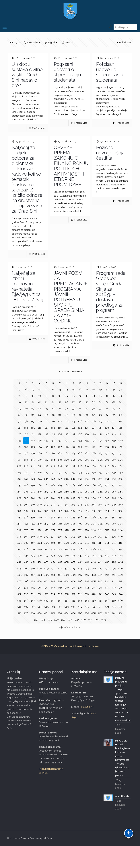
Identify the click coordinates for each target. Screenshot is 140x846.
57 (73, 402)
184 (67, 453)
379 (87, 530)
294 (53, 498)
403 (33, 542)
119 (60, 427)
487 (60, 574)
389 (46, 536)
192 (120, 453)
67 (32, 408)
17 (19, 389)
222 (107, 466)
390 (53, 536)
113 (19, 427)
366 (107, 523)
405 (46, 542)
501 (46, 581)
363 (87, 523)
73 (73, 408)
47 (113, 395)
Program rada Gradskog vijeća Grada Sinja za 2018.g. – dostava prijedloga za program (111, 291)
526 (107, 587)
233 (73, 472)
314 (80, 504)
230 (53, 472)
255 (114, 479)
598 (70, 619)
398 (107, 536)
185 (73, 453)
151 (60, 440)
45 (100, 395)
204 (93, 459)
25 (73, 389)
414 (107, 542)
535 (60, 594)
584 (66, 613)
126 (107, 427)
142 (107, 434)
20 (39, 389)
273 (19, 491)
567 (60, 606)
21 (46, 389)
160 (120, 440)
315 (87, 504)
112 (120, 421)
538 (80, 594)
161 (19, 447)
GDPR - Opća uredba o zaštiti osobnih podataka (70, 646)
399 (114, 536)
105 (73, 421)
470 (53, 568)
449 (19, 562)
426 (80, 549)
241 (19, 479)
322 (26, 510)
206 (107, 459)
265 (73, 485)
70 (53, 408)
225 (19, 472)
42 (80, 395)
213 (46, 466)
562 (26, 606)
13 (100, 383)
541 (100, 594)
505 (73, 581)
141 (100, 434)
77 (100, 408)
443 (87, 555)
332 (94, 510)
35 (33, 395)
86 (53, 415)
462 (107, 562)
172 (93, 447)
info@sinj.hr (87, 707)
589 (100, 613)
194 (26, 459)
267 (87, 485)
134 (53, 434)
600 (83, 619)
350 (107, 517)
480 (120, 568)
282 (80, 491)
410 (80, 542)
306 (26, 504)
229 (46, 472)
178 (26, 453)
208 (120, 459)
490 (80, 574)
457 (73, 562)
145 (19, 440)
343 (60, 517)
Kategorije (32, 42)
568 (66, 606)
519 (60, 587)
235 (87, 472)
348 (93, 517)
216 (67, 466)
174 (107, 447)
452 (40, 562)
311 (60, 504)
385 (19, 536)
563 (33, 606)
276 (40, 491)
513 (19, 587)
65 (19, 408)
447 (114, 555)
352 (120, 517)
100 (39, 421)
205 (100, 459)
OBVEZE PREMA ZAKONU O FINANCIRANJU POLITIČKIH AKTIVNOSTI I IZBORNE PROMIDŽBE (71, 166)
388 (39, 536)
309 (46, 504)
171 (87, 447)
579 (33, 613)
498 (26, 581)
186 (80, 453)
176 (120, 447)
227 (33, 472)
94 (107, 415)
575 (114, 606)
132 (39, 434)
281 (73, 491)
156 (94, 440)
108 (93, 421)
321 (19, 510)
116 (40, 427)
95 (113, 415)
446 (107, 555)
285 (100, 491)
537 (73, 594)
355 (33, 523)
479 (114, 568)
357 (46, 523)
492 (94, 574)
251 (87, 479)
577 (19, 613)
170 (80, 447)
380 (93, 530)
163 (33, 447)
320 (120, 504)
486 (53, 574)
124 (94, 427)
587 (87, 613)
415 (114, 542)
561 (19, 606)
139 (87, 434)
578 (26, 613)
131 (33, 434)
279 (60, 491)
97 (19, 421)
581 (46, 613)
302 (107, 498)
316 (94, 504)
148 (40, 440)
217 (73, 466)
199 (60, 459)
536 (67, 594)
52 (39, 402)
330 (80, 510)
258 (26, 485)
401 (19, 542)
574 (107, 606)
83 (32, 415)
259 (33, 485)
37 (46, 395)
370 (26, 530)
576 (120, 606)
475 (87, 568)
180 (39, 453)
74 (80, 408)
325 (46, 510)
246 (53, 479)
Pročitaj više (38, 128)
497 (19, 581)
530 (26, 594)
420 (39, 549)
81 (19, 415)
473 (73, 568)
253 (100, 479)
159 (114, 440)
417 (19, 549)
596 (56, 619)
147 (33, 440)
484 (39, 574)
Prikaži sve (125, 42)
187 (87, 453)
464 (120, 562)
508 (93, 581)
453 (46, 562)
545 (19, 600)
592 (120, 613)
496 (120, 574)
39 (60, 395)
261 (46, 485)
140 (94, 434)
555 (87, 600)
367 (114, 523)
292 (40, 498)
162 (26, 447)
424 (67, 549)
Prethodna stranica (71, 371)
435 (33, 555)
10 (80, 383)
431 (114, 549)
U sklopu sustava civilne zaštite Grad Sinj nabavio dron (27, 74)
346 (80, 517)
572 (94, 606)
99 (32, 421)
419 (33, 549)
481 (19, 574)
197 (46, 459)
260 (39, 485)
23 (60, 389)
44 (93, 395)
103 (60, 421)
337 (19, 517)
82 (26, 415)
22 (53, 389)
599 (77, 619)
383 (114, 530)
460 (93, 562)
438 (53, 555)
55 (60, 402)
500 (39, 581)
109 (100, 421)
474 (80, 568)
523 (87, 587)
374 (53, 530)
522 (80, 587)
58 (80, 402)
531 (33, 594)
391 (60, 536)
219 (87, 466)
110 (107, 421)
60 (93, 402)
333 (100, 510)
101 (46, 421)
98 (26, 421)
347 (87, 517)
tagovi (51, 42)
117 (46, 427)
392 (67, 536)
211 (33, 466)
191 (114, 453)
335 (114, 510)
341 (46, 517)
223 (114, 466)
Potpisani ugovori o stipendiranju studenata (67, 72)
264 (66, 485)
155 (87, 440)
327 (60, 510)
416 (120, 542)
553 (73, 600)
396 (93, 536)
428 (93, 549)
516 (40, 587)
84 (39, 415)
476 (93, 568)
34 (26, 395)
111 (113, 421)
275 (33, 491)
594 (43, 619)
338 (26, 517)
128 (120, 427)
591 (114, 613)
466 (26, 568)
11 (87, 383)
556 (94, 600)
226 (26, 472)
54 (53, 402)
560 (120, 600)
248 (66, 479)
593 (36, 619)
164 (40, 447)
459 (87, 562)
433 (19, 555)
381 (100, 530)
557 (100, 600)
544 (120, 594)
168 (66, 447)
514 (26, 587)
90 (80, 415)
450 (26, 562)
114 (26, 427)
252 (94, 479)
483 (33, 574)
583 (60, 613)
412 (94, 542)
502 (53, 581)
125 (100, 427)
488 (66, 574)
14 (107, 383)
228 (40, 472)
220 (94, 466)
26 (80, 389)
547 (33, 600)
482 (26, 574)
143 (114, 434)
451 (33, 562)
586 (80, 613)
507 (87, 581)
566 (53, 606)
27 (86, 389)
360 (66, 523)
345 (73, 517)
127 (114, 427)
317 (100, 504)
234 (80, 472)
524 (94, 587)
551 (60, 600)
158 (107, 440)
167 (60, 447)
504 (66, 581)
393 (73, 536)
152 (66, 440)
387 (33, 536)
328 (67, 510)
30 (107, 389)
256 (120, 479)
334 (107, 510)
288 (120, 491)
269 (100, 485)
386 (26, 536)
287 (114, 491)
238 (107, 472)
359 (60, 523)
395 (87, 536)
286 (107, 491)
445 (100, 555)
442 (80, 555)
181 (46, 453)
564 (39, 606)
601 (90, 619)
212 (39, 466)
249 (73, 479)
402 (26, 542)
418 (26, 549)
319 (114, 504)
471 (60, 568)
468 (39, 568)
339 (33, 517)
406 (53, 542)
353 (19, 523)
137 (73, 434)
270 (107, 485)
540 (93, 594)
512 (120, 581)
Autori (68, 42)
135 (60, 434)
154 (80, 440)
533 (46, 594)
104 (67, 421)
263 (60, 485)
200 (66, 459)
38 (53, 395)
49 (19, 402)
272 (120, 485)
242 (26, 479)
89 (73, 415)
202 (80, 459)
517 (46, 587)
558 (107, 600)
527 (114, 587)
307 (33, 504)
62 (107, 402)
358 (53, 523)
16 (120, 383)
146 (26, 440)
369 (19, 530)
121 (73, 427)
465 (19, 568)
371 (33, 530)
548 (39, 600)
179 (33, 453)
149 (46, 440)
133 (46, 434)
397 (100, 536)
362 (80, 523)
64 (120, 402)
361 (73, 523)
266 (80, 485)
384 (120, 530)
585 (73, 613)
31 (114, 389)
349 (100, 517)
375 (60, 530)
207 (114, 459)
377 (73, 530)
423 (60, 549)
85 (46, 415)
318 (107, 504)
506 (80, 581)
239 (114, 472)
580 (39, 613)
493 (100, 574)
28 (93, 389)
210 (26, 466)
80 (120, 408)
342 (53, 517)
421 (46, 549)
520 (67, 587)
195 (33, 459)
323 (33, 510)
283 (87, 491)
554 (80, 600)
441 (73, 555)
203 (87, 459)
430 (107, 549)
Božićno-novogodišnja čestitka (110, 153)
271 (114, 485)
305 (19, 504)
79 (113, 408)
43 (86, 395)
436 (39, 555)
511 (114, 581)
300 (93, 498)
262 (53, 485)
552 (67, 600)
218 (80, 466)
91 (86, 415)
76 (93, 408)
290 (26, 498)
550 (53, 600)
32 (120, 389)
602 (97, 619)
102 (53, 421)
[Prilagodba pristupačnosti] (128, 833)
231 (60, 472)
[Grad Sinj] (70, 11)
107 (87, 421)
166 (53, 447)
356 (40, 523)
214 (53, 466)
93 (100, 415)
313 (73, 504)
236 (94, 472)
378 (80, 530)
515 (33, 587)
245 (46, 479)
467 (33, 568)
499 (33, 581)
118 (53, 427)
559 (114, 600)
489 (73, 574)
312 (66, 504)
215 (60, 466)
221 (100, 466)
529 (19, 594)
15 (114, 383)
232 (67, 472)
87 (59, 415)
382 (107, 530)
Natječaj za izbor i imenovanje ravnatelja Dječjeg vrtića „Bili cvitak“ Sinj (27, 286)
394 (80, 536)
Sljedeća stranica (68, 627)
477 (100, 568)
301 (100, 498)
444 (93, 555)
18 (26, 389)
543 (114, 594)
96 (120, 415)
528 (120, 587)
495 (114, 574)
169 (73, 447)
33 (19, 395)
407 (60, 542)
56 (66, 402)
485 (46, 574)
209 (19, 466)
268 (93, 485)
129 (19, 434)
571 (87, 606)
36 (39, 395)
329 (73, 510)
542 (107, 594)
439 (60, 555)
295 (60, 498)
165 (46, 447)
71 (60, 408)
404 (39, 542)
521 (73, 587)
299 (87, 498)
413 (100, 542)
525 (100, 587)
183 (60, 453)
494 (107, 574)
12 (93, 383)
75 (86, 408)
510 (107, 581)
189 (100, 453)
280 (66, 491)
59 (86, 402)
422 (53, 549)
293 (46, 498)
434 (26, 555)
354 (26, 523)
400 (120, 536)
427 (87, 549)
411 (87, 542)
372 (40, 530)
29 (100, 389)
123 (87, 427)
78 (107, 408)
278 (53, 491)
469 (46, 568)
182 (53, 453)
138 (80, 434)
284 (93, 491)
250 (80, 479)
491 (87, 574)
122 (80, 427)
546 (26, 600)
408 (66, 542)
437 (46, 555)
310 (53, 504)
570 (80, 606)
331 (87, 510)
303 (114, 498)
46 (107, 395)
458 (80, 562)
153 (73, 440)
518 (53, 587)
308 (39, 504)
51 (33, 402)
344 (67, 517)
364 (93, 523)
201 (73, 459)
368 (120, 523)
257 (19, 485)
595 (50, 619)
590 (107, 613)
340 (39, 517)
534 (53, 594)
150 (53, 440)
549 (46, 600)
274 (26, 491)
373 (46, 530)
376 (67, 530)
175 (114, 447)
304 (120, 498)
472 (67, 568)
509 (100, 581)
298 (80, 498)
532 (40, 594)
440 (66, 555)
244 (40, 479)
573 (100, 606)
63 (113, 402)
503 (60, 581)
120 (67, 427)
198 (53, 459)
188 (93, 453)
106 (80, 421)
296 (66, 498)
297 (73, 498)
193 (19, 459)
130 (26, 434)
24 (66, 389)
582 (53, 613)
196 (40, 459)
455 (60, 562)
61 (100, 402)
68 (39, 408)
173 (100, 447)
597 (63, 619)
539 (87, 594)
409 (73, 542)
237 (100, 472)
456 (66, 562)
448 (120, 555)
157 (100, 440)
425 (73, 549)
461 (100, 562)
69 (46, 408)
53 (46, 402)
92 (93, 415)
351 (114, 517)
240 (120, 472)
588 (93, 613)
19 (33, 389)
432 (120, 549)
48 (120, 395)
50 (26, 402)
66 (26, 408)
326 (53, 510)
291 (33, 498)
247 (60, 479)
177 (19, 453)
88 (66, 415)
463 (114, 562)
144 (120, 434)
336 (120, 510)
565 (46, 606)
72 (66, 408)
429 (100, 549)
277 (46, 491)
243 (33, 479)
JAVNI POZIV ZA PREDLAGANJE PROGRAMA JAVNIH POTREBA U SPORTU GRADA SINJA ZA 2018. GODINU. (71, 297)
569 (73, 606)
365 (100, 523)
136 (67, 434)
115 (33, 427)
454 (53, 562)
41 (73, 395)
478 (107, 568)
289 (19, 498)
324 (40, 510)
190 (107, 453)
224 (120, 466)
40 (66, 395)
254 (107, 479)
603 (103, 619)
